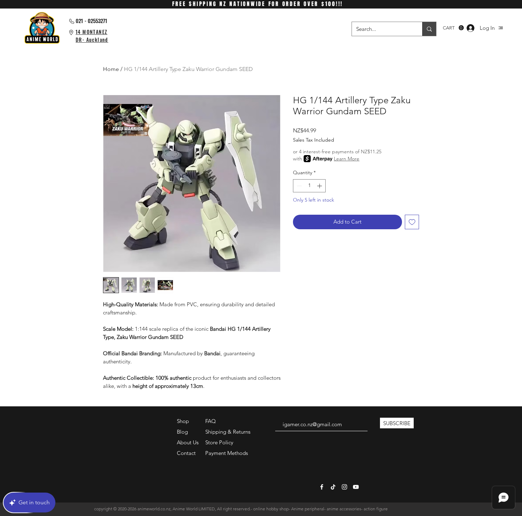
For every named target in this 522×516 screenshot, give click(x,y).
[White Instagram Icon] (344, 486)
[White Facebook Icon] (321, 486)
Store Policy (219, 442)
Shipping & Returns (227, 431)
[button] (501, 28)
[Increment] (320, 186)
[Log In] (470, 28)
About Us (188, 442)
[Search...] (429, 29)
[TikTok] (333, 486)
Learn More (346, 158)
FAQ (210, 421)
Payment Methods (227, 453)
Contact (186, 453)
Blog (182, 431)
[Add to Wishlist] (412, 222)
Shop (183, 421)
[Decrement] (298, 186)
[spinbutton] (309, 186)
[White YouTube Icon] (355, 486)
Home (111, 69)
